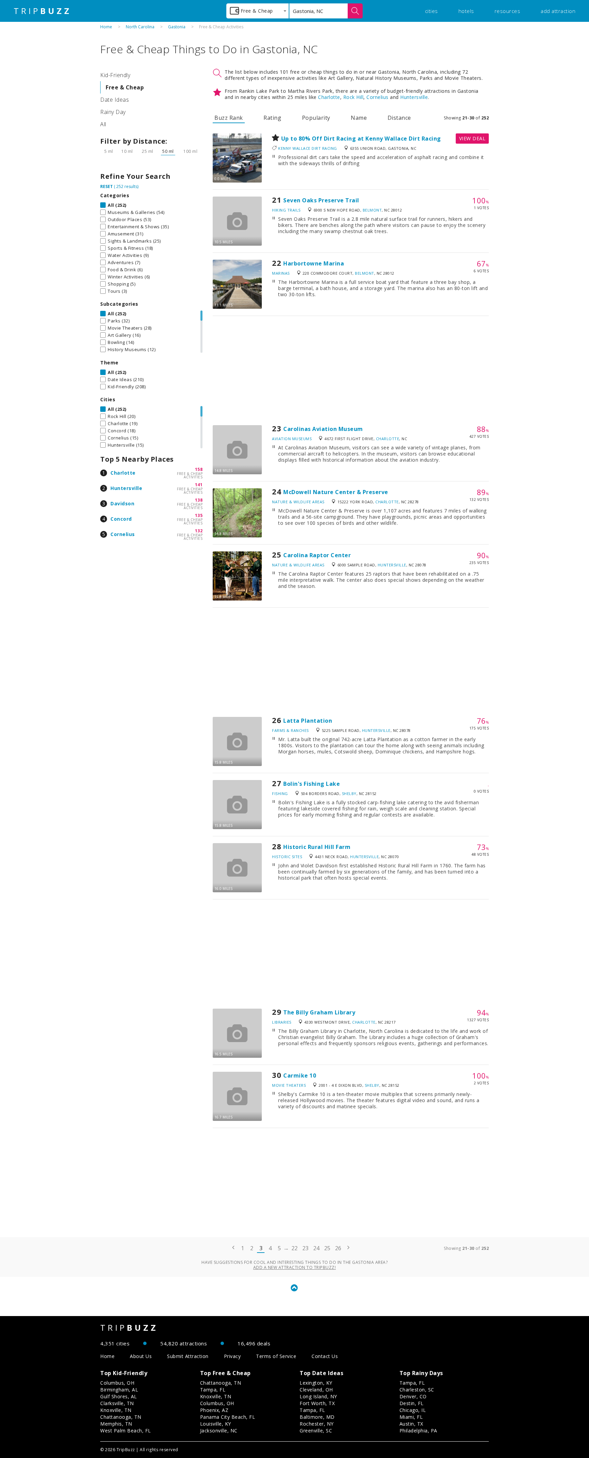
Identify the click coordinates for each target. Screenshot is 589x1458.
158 (199, 469)
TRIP (43, 11)
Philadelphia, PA (418, 1430)
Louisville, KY (215, 1423)
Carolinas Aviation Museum (323, 429)
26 (338, 1248)
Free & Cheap (125, 87)
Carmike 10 (299, 1075)
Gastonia (176, 27)
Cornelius (122, 534)
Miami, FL (411, 1417)
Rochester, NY (317, 1423)
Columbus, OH (117, 1383)
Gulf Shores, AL (118, 1396)
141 (199, 485)
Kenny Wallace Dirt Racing (307, 148)
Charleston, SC (416, 1389)
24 (316, 1248)
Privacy (232, 1356)
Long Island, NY (318, 1396)
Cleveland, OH (316, 1389)
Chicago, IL (412, 1410)
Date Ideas (114, 99)
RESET (106, 186)
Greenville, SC (316, 1430)
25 (327, 1248)
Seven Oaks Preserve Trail (321, 200)
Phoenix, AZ (214, 1410)
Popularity (316, 117)
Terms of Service (276, 1356)
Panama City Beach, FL (227, 1417)
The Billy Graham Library (319, 1012)
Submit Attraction (188, 1356)
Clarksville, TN (117, 1403)
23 (305, 1248)
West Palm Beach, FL (125, 1430)
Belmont (372, 210)
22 (294, 1248)
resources (507, 11)
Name (359, 117)
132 (199, 531)
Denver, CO (413, 1396)
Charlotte (123, 473)
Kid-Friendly (115, 75)
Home (106, 27)
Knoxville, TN (116, 1410)
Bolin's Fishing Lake (311, 784)
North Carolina (140, 27)
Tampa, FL (213, 1389)
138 (199, 500)
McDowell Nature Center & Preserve (335, 492)
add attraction (558, 11)
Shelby (349, 793)
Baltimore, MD (317, 1417)
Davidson (122, 503)
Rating (272, 117)
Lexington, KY (316, 1383)
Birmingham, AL (119, 1389)
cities (431, 11)
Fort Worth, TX (317, 1403)
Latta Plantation (307, 720)
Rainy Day (113, 112)
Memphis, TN (116, 1423)
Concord (121, 519)
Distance (399, 117)
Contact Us (325, 1356)
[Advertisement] (351, 370)
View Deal (472, 138)
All (103, 124)
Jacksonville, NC (219, 1430)
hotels (466, 11)
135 (199, 515)
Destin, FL (411, 1403)
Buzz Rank (228, 117)
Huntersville (126, 488)
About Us (141, 1356)
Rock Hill (353, 97)
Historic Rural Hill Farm (316, 847)
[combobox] (257, 10)
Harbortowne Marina (313, 263)
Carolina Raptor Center (317, 555)
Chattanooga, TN (120, 1417)
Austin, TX (411, 1423)
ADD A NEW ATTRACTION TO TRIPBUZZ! (294, 1267)
